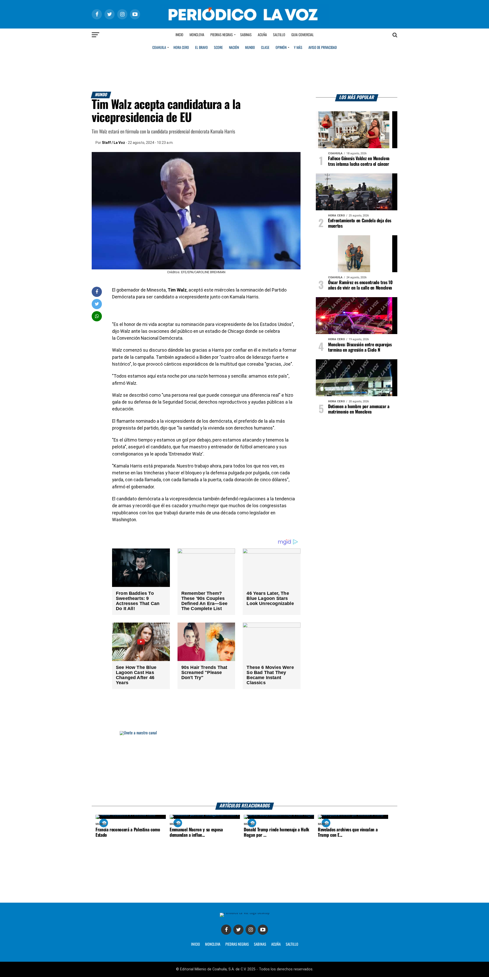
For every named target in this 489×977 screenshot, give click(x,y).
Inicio (179, 35)
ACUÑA (276, 944)
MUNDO (250, 48)
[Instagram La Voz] (251, 930)
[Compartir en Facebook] (97, 291)
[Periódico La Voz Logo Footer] (244, 913)
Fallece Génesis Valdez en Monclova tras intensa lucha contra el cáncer (358, 161)
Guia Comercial (302, 35)
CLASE (265, 48)
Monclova (196, 35)
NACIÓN (234, 48)
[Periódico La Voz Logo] (244, 23)
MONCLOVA (212, 944)
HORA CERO (181, 48)
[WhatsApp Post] (97, 316)
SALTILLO (292, 944)
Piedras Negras (221, 35)
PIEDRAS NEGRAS (237, 944)
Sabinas (246, 35)
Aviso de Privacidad (322, 48)
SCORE (218, 48)
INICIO (195, 944)
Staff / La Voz (113, 143)
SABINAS (260, 944)
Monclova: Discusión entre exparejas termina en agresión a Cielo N (360, 347)
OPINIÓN (281, 48)
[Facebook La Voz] (226, 930)
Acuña (262, 35)
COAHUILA (159, 48)
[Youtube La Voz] (263, 930)
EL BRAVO (201, 48)
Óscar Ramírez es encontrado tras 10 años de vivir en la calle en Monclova (360, 285)
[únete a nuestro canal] (244, 767)
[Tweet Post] (97, 304)
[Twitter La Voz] (238, 930)
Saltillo (279, 35)
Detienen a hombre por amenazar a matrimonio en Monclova (358, 409)
